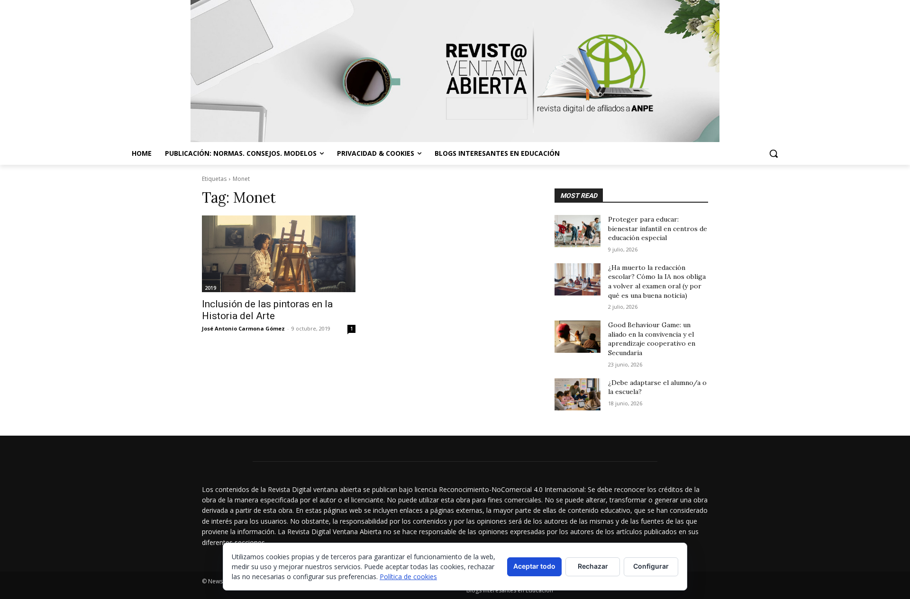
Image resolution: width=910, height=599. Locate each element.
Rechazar (593, 566)
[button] (773, 153)
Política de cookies (408, 576)
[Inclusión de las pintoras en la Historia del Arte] (278, 253)
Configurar (651, 566)
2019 (210, 288)
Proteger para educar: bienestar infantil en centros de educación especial (657, 228)
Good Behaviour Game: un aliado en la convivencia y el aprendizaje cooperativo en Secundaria (651, 339)
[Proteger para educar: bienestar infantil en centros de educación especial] (578, 231)
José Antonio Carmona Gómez (243, 328)
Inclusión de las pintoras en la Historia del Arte (267, 310)
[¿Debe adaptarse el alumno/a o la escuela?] (578, 394)
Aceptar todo (534, 566)
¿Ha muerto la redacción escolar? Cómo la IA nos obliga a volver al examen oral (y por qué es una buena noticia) (657, 281)
